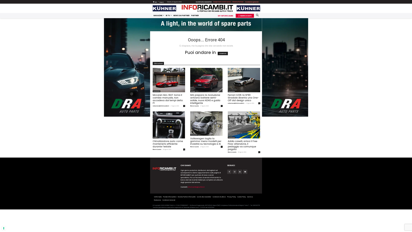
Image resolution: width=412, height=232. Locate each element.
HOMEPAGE (222, 53)
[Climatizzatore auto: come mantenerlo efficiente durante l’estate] (169, 124)
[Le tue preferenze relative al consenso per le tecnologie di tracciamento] (4, 228)
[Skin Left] (127, 67)
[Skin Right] (285, 67)
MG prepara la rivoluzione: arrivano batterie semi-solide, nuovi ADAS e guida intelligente (205, 99)
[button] (257, 15)
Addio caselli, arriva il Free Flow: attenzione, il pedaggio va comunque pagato (242, 145)
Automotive (156, 91)
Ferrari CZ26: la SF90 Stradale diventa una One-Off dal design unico (243, 97)
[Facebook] (229, 172)
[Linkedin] (240, 172)
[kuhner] (164, 8)
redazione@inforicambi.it (161, 106)
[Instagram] (235, 172)
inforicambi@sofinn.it (196, 187)
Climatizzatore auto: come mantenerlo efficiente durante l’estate (168, 144)
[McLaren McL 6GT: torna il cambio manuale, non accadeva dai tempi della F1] (169, 80)
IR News (193, 91)
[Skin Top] (206, 24)
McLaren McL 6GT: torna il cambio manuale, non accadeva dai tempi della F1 (168, 99)
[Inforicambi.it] (207, 8)
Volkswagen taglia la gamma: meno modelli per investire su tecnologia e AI (205, 141)
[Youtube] (245, 172)
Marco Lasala (194, 106)
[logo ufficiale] (164, 169)
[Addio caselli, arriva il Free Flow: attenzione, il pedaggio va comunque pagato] (244, 124)
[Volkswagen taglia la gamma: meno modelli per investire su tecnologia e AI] (206, 123)
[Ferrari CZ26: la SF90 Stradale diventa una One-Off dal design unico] (244, 80)
